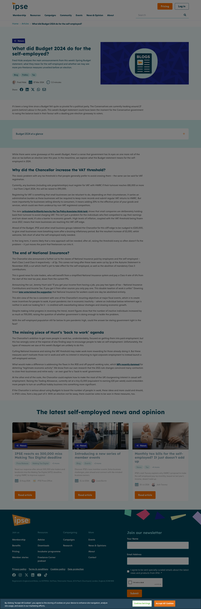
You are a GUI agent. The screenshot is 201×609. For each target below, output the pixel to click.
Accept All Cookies (164, 603)
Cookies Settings (142, 603)
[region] (100, 604)
